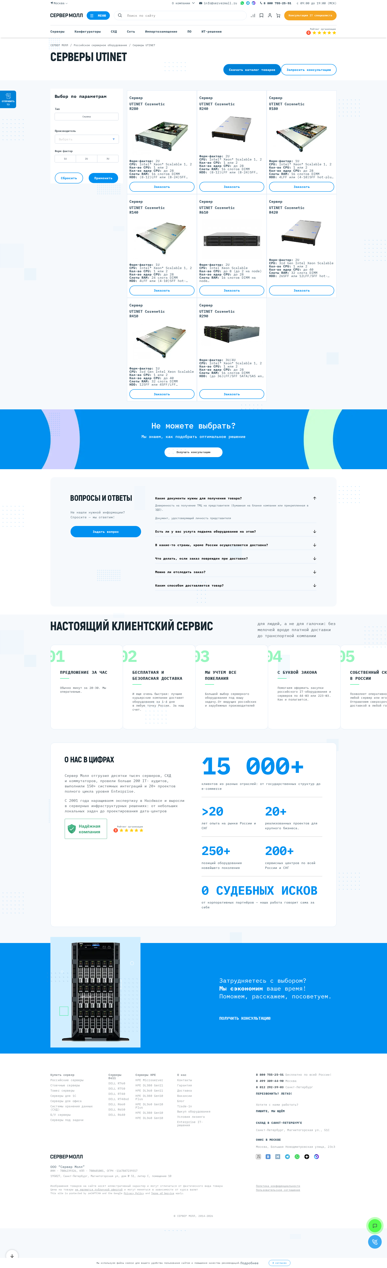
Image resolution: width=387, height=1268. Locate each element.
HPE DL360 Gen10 (149, 1118)
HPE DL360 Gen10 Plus (149, 1105)
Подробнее (249, 1263)
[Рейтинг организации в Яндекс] (321, 31)
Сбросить (69, 178)
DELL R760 (116, 1083)
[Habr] (277, 1156)
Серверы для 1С (63, 1096)
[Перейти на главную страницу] (66, 15)
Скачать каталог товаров (252, 70)
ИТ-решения (212, 31)
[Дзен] (306, 1156)
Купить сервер (62, 1075)
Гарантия (184, 1085)
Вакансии (184, 1096)
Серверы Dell (114, 1076)
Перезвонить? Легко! (274, 1093)
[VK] (268, 1156)
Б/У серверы (60, 1115)
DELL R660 (116, 1104)
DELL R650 (116, 1109)
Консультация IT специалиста (310, 15)
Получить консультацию (193, 452)
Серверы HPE (145, 1075)
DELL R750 (116, 1088)
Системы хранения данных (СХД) (71, 1107)
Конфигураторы (88, 31)
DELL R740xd (118, 1099)
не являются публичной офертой (99, 1189)
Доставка (184, 1090)
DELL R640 (116, 1115)
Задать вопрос (106, 532)
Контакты (184, 1080)
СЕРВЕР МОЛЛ (186, 1216)
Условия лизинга (191, 1117)
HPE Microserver (149, 1080)
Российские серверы (67, 1080)
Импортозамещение (161, 31)
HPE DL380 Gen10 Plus (149, 1097)
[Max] (253, 3)
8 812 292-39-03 (270, 1087)
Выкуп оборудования (193, 1111)
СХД (114, 31)
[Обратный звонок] (375, 1242)
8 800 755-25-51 (277, 3)
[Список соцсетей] (375, 1226)
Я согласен (280, 1263)
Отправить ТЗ (8, 103)
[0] (253, 15)
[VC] (258, 1156)
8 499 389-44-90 (270, 1081)
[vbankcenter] (86, 829)
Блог (181, 1101)
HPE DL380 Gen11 (149, 1085)
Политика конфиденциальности (278, 1186)
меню (102, 15)
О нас (181, 1075)
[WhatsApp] (242, 3)
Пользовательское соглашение (278, 1190)
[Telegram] (248, 3)
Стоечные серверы (65, 1085)
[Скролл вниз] (12, 1256)
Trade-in (184, 1106)
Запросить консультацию (309, 70)
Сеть (131, 31)
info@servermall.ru (220, 3)
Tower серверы (62, 1090)
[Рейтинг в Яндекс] (128, 829)
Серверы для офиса (66, 1101)
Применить (103, 178)
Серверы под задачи (67, 1120)
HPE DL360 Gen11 (149, 1090)
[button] (87, 139)
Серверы (57, 31)
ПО (189, 31)
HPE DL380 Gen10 (149, 1113)
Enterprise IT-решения (190, 1123)
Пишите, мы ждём (270, 1111)
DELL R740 (116, 1094)
